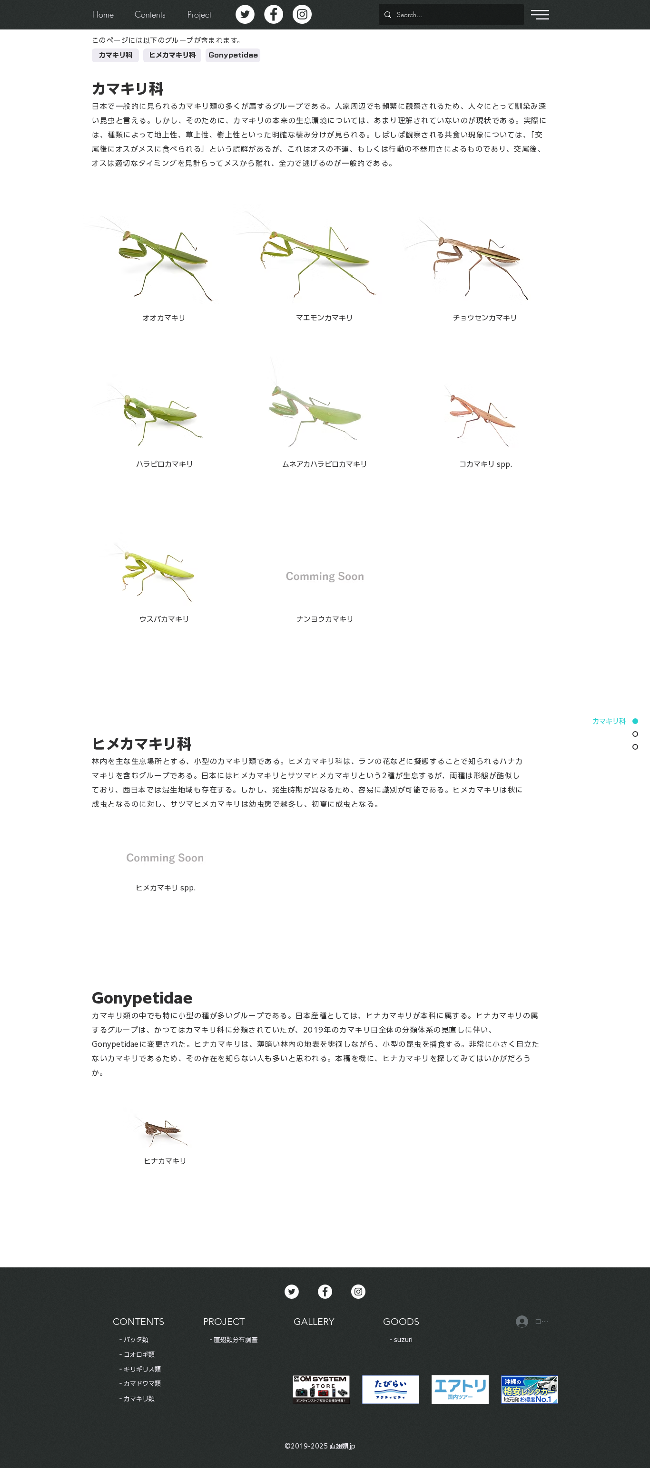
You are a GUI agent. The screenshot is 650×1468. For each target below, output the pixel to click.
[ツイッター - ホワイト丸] (245, 14)
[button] (540, 14)
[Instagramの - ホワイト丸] (302, 14)
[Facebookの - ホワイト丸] (273, 14)
